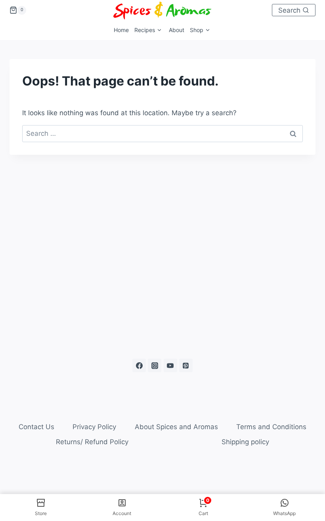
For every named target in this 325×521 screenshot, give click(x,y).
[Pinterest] (186, 365)
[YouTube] (170, 365)
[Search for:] (162, 133)
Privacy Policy (94, 427)
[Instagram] (154, 365)
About (176, 30)
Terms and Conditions (271, 427)
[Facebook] (139, 365)
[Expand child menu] (149, 30)
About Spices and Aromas (176, 427)
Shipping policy (245, 442)
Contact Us (36, 427)
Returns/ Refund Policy (92, 442)
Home (121, 30)
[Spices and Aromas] (162, 10)
